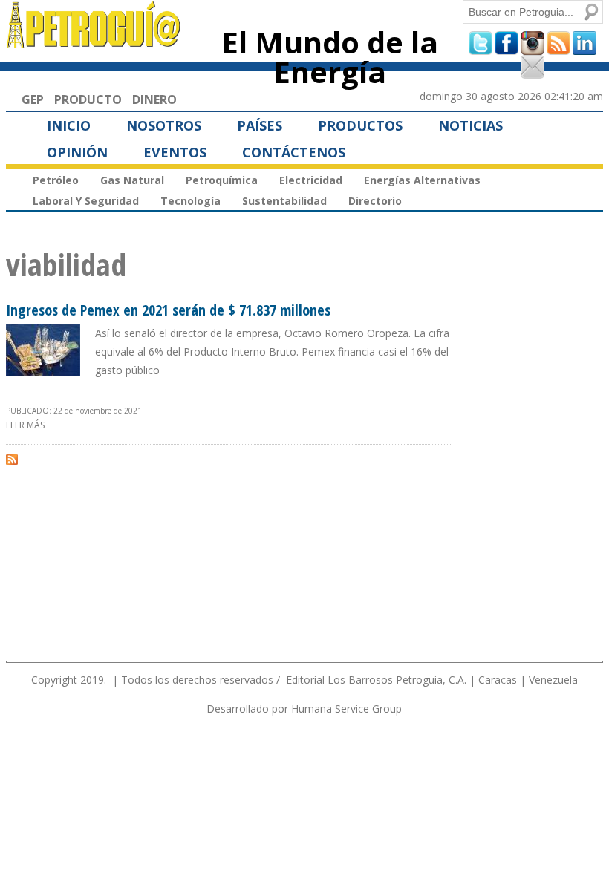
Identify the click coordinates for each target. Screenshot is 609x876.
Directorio (375, 201)
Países (259, 125)
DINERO (154, 99)
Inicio (69, 125)
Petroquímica (222, 180)
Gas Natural (132, 180)
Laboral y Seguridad (86, 201)
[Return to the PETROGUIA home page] (94, 41)
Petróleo (56, 180)
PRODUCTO (88, 99)
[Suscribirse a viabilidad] (12, 459)
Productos (360, 125)
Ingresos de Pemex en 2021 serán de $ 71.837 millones (168, 310)
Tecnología (190, 201)
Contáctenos (293, 152)
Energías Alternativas (422, 180)
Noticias (470, 125)
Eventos (174, 152)
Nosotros (163, 125)
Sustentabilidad (284, 201)
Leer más (25, 425)
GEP (33, 99)
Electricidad (310, 180)
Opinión (77, 152)
